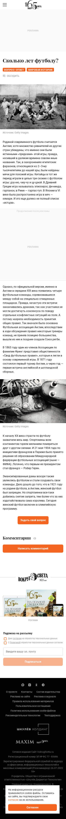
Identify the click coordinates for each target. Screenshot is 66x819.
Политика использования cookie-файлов (33, 710)
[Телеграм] (43, 684)
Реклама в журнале (45, 696)
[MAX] (22, 684)
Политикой (15, 642)
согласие (17, 638)
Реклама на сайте (20, 696)
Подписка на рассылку (17, 633)
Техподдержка (52, 715)
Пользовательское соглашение (33, 706)
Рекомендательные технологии (23, 715)
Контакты (26, 691)
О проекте (11, 691)
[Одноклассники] (36, 684)
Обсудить (13, 76)
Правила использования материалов (33, 701)
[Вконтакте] (29, 684)
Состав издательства (48, 691)
